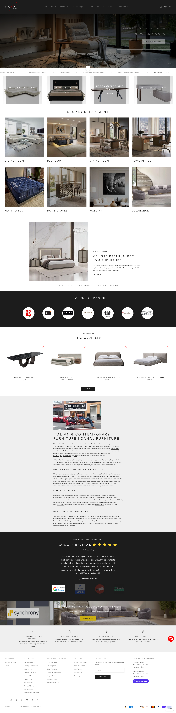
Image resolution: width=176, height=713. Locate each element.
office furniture (91, 451)
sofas (98, 451)
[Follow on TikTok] (32, 700)
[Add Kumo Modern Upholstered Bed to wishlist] (168, 347)
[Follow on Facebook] (6, 700)
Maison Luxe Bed (67, 377)
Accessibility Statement (31, 693)
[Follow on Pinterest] (22, 700)
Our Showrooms (79, 666)
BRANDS (100, 7)
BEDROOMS (64, 7)
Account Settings (10, 662)
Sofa (70, 285)
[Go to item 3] (100, 589)
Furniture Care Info (53, 662)
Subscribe (103, 677)
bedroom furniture (69, 451)
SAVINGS (111, 7)
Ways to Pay (28, 669)
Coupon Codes (51, 676)
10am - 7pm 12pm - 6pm (140, 664)
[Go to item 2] (80, 589)
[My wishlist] (165, 6)
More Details (97, 275)
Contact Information (80, 662)
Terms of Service (29, 686)
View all (88, 389)
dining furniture (80, 451)
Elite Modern (67, 456)
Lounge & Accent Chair (106, 285)
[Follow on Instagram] (16, 700)
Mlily (75, 456)
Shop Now (157, 41)
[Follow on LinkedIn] (38, 700)
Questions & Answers (54, 672)
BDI (61, 456)
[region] (88, 34)
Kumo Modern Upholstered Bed (150, 377)
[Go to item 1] (59, 589)
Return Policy (28, 676)
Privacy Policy (28, 679)
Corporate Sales (52, 679)
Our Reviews (78, 669)
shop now (22, 92)
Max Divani (103, 453)
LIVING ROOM (50, 7)
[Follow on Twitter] (11, 700)
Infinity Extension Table (25, 377)
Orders (7, 666)
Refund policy (28, 689)
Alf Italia (81, 453)
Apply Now (88, 618)
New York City (96, 462)
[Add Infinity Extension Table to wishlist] (43, 347)
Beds (61, 285)
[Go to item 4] (119, 589)
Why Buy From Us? (53, 682)
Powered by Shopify (33, 707)
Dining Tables (84, 285)
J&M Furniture (99, 504)
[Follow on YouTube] (27, 700)
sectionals (103, 451)
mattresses (113, 451)
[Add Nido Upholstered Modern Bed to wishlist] (126, 347)
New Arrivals (125, 7)
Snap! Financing (52, 669)
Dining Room (78, 7)
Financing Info (51, 666)
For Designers (28, 682)
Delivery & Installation (31, 666)
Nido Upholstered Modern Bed (109, 377)
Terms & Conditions (30, 672)
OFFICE (90, 7)
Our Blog (77, 676)
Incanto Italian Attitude (92, 453)
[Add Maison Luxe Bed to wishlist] (84, 347)
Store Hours (78, 672)
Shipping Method (29, 662)
